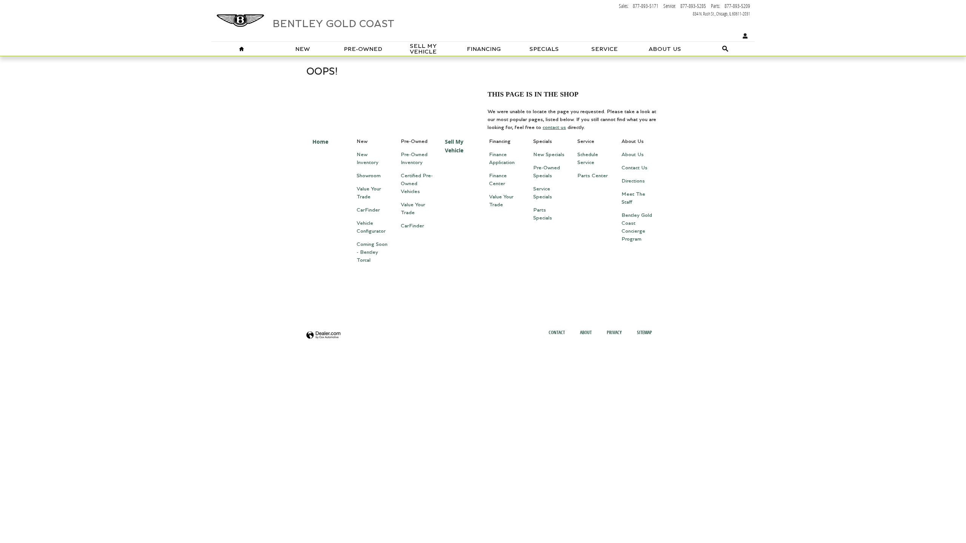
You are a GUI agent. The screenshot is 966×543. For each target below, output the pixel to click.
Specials (544, 49)
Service (604, 49)
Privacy (614, 332)
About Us (665, 49)
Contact (557, 332)
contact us (554, 127)
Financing (484, 49)
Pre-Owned (363, 49)
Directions (633, 181)
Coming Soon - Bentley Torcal (372, 252)
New (302, 49)
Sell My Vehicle (423, 49)
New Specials (549, 154)
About (586, 332)
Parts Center (592, 175)
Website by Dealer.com (323, 335)
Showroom (369, 175)
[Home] (240, 17)
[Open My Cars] (743, 36)
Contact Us (634, 167)
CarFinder (368, 210)
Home (320, 141)
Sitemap (644, 332)
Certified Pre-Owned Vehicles (417, 183)
